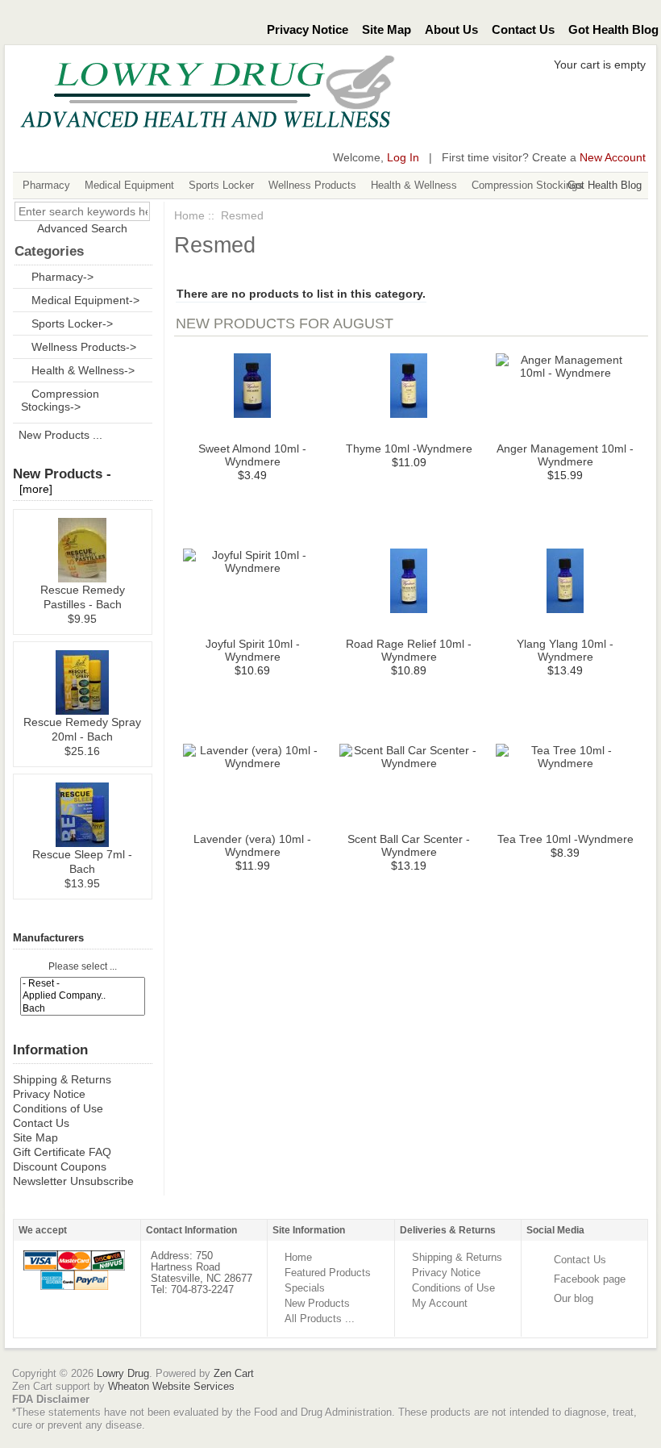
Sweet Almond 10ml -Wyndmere (252, 455)
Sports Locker (221, 185)
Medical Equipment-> (85, 300)
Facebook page (590, 1279)
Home (189, 215)
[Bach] (82, 1009)
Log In (403, 158)
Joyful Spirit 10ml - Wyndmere (253, 650)
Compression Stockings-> (60, 400)
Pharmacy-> (62, 276)
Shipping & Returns (62, 1079)
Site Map (386, 29)
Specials (305, 1288)
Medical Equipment (129, 185)
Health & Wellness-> (83, 370)
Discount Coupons (59, 1166)
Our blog (573, 1298)
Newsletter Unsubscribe (73, 1181)
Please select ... (82, 967)
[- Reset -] (82, 984)
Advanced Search (82, 228)
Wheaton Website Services (171, 1386)
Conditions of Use (58, 1108)
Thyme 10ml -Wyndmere (409, 448)
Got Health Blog (613, 29)
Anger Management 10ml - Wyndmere (565, 455)
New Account (613, 158)
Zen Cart (234, 1373)
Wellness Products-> (83, 346)
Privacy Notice (307, 29)
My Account (440, 1303)
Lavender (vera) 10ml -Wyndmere (252, 845)
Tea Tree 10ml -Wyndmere (565, 838)
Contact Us (523, 29)
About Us (451, 29)
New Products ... (60, 434)
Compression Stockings (527, 185)
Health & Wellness (414, 185)
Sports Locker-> (72, 323)
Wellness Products (312, 185)
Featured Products (328, 1272)
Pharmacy (46, 185)
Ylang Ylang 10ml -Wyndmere (565, 650)
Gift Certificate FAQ (62, 1151)
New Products (317, 1303)
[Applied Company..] (82, 996)
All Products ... (320, 1318)
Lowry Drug (123, 1373)
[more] (32, 488)
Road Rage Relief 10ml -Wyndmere (409, 650)
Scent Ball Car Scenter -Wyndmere (408, 845)
